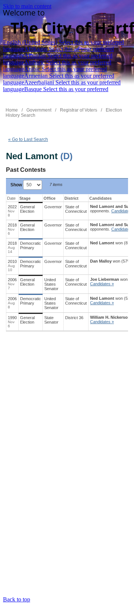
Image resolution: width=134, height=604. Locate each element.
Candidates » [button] (102, 284)
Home (12, 110)
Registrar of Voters (78, 110)
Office (49, 198)
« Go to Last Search (28, 139)
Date (11, 198)
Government (38, 110)
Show (16, 184)
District (71, 198)
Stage (25, 198)
